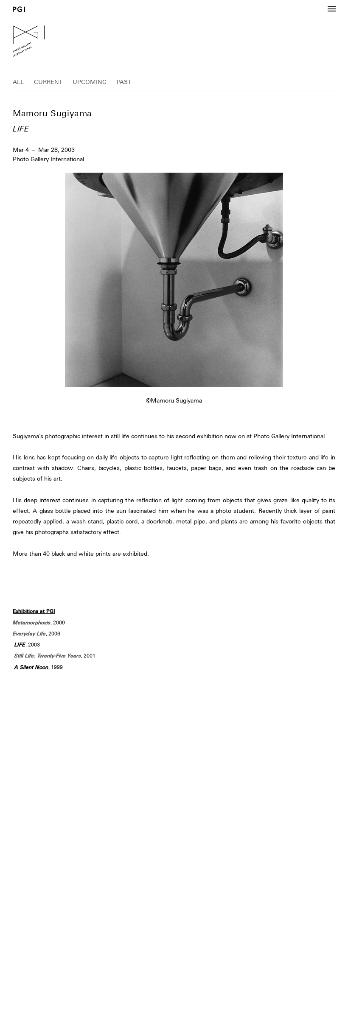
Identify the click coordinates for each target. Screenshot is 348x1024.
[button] (331, 9)
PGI (19, 9)
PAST (124, 81)
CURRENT (48, 81)
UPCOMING (90, 81)
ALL (18, 81)
